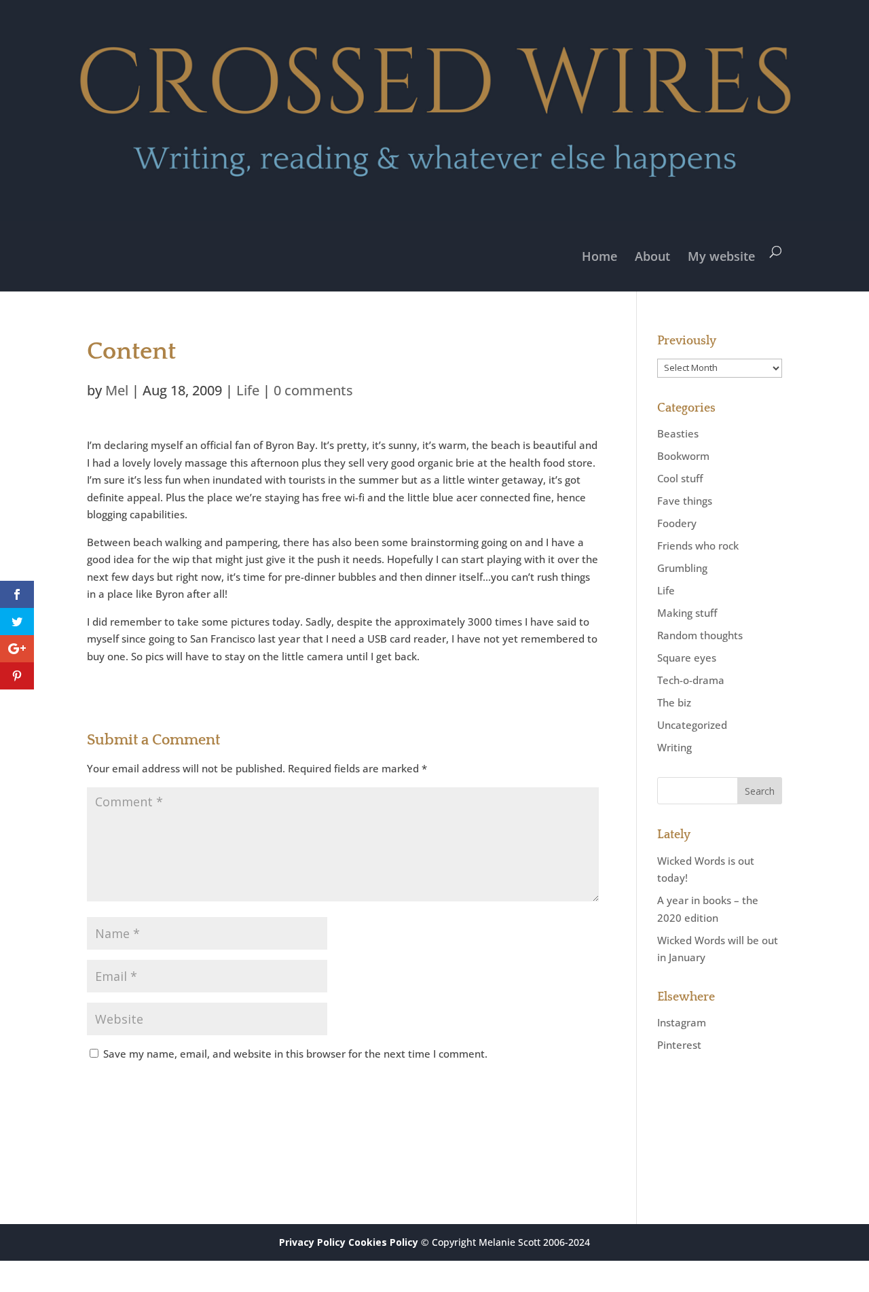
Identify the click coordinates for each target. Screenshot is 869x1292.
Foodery (677, 523)
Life (247, 390)
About (652, 256)
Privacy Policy (312, 1242)
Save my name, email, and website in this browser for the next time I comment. (295, 1053)
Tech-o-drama (690, 680)
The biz (674, 702)
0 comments (313, 390)
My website (721, 256)
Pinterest (679, 1045)
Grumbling (682, 568)
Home (599, 256)
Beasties (678, 433)
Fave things (684, 500)
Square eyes (686, 657)
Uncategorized (692, 725)
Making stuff (687, 613)
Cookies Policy (383, 1242)
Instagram (681, 1022)
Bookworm (683, 456)
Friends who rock (698, 545)
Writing (674, 747)
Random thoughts (700, 635)
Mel (116, 390)
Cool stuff (680, 478)
